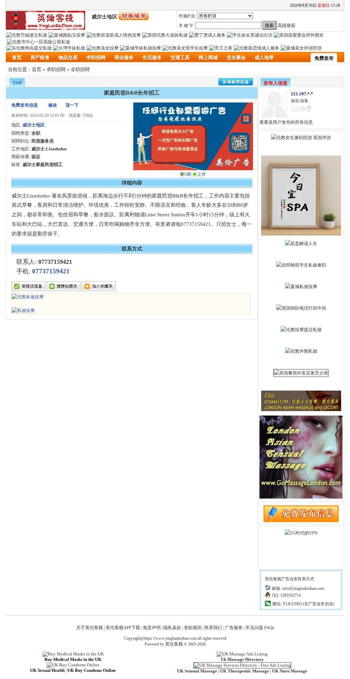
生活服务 (152, 57)
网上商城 (208, 57)
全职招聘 (80, 69)
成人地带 (264, 57)
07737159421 (51, 271)
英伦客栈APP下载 (123, 627)
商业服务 (124, 57)
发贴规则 (193, 627)
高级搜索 (286, 25)
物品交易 (68, 57)
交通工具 (180, 57)
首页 (17, 57)
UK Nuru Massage (289, 671)
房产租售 (40, 57)
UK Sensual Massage (197, 671)
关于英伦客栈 (89, 627)
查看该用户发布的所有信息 (286, 122)
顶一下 (72, 105)
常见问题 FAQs (259, 627)
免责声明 (152, 627)
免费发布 (324, 58)
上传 (201, 174)
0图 (188, 174)
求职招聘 (96, 57)
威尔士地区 (34, 124)
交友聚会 (236, 57)
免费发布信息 (24, 105)
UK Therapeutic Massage (244, 671)
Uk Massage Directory (242, 659)
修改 (52, 105)
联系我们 (213, 627)
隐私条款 (172, 627)
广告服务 (234, 627)
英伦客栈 (174, 644)
